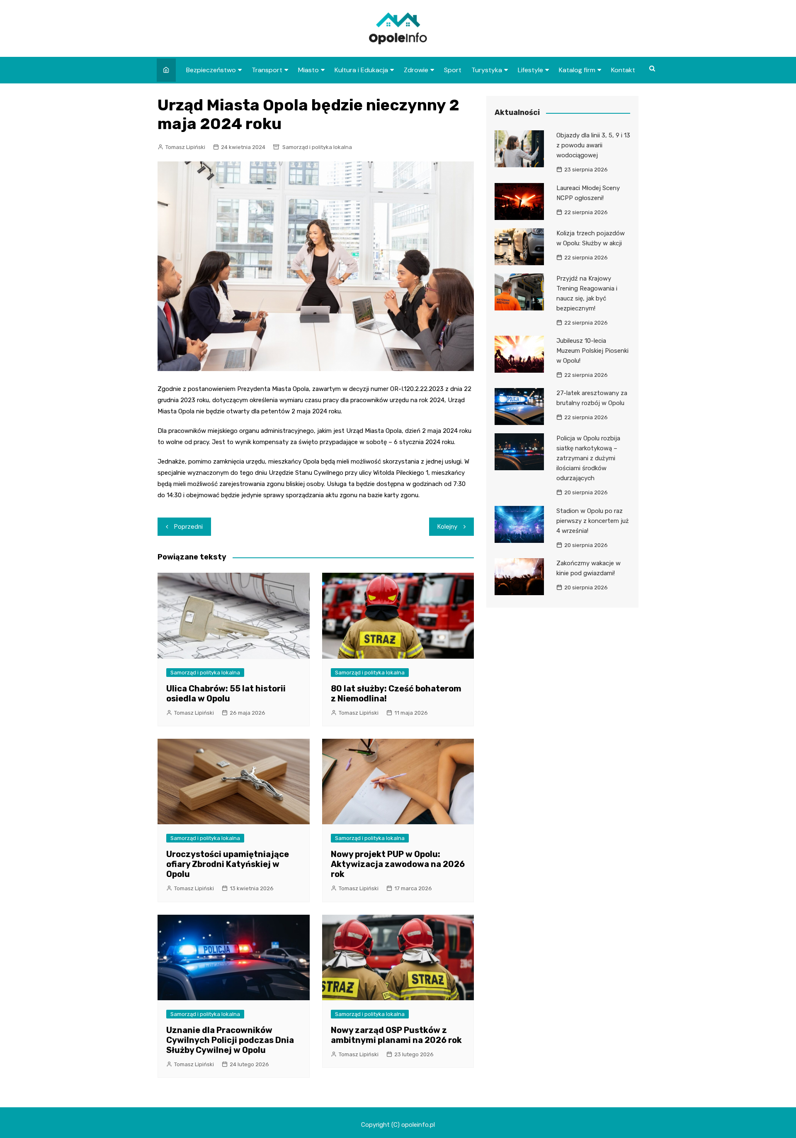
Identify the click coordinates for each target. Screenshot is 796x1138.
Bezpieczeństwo (211, 70)
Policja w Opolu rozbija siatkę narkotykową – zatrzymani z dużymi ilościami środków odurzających (588, 458)
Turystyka (486, 70)
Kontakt (623, 70)
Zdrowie (416, 70)
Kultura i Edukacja (361, 70)
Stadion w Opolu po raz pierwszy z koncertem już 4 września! (592, 521)
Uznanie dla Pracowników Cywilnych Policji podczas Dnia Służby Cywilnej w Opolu (230, 1040)
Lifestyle (530, 70)
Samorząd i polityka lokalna (317, 147)
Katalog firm (577, 70)
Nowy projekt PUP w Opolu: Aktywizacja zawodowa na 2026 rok (398, 864)
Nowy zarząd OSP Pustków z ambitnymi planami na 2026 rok (396, 1035)
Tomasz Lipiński (185, 147)
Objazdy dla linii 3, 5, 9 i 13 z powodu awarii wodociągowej (593, 145)
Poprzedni (188, 527)
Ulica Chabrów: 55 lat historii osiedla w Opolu (226, 693)
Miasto (308, 70)
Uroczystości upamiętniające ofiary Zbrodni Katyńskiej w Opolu (227, 864)
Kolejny (447, 527)
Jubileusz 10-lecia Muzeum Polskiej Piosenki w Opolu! (592, 350)
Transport (267, 70)
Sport (452, 70)
